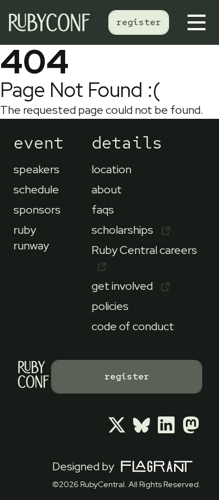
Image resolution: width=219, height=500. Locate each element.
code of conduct (133, 326)
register (138, 22)
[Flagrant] (157, 467)
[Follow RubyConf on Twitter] (117, 425)
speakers (36, 169)
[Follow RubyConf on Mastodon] (191, 425)
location (111, 169)
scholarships (124, 230)
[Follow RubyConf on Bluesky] (141, 425)
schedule (36, 189)
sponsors (37, 209)
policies (110, 306)
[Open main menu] (199, 22)
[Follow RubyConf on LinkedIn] (166, 425)
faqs (103, 209)
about (107, 189)
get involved (123, 286)
